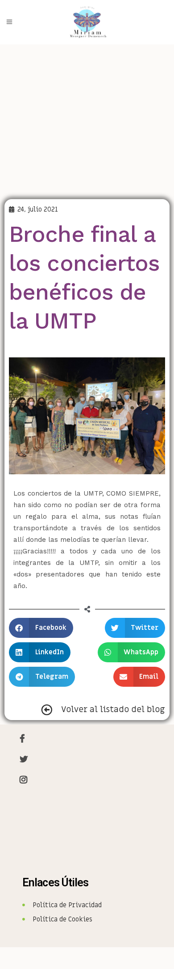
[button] (41, 628)
